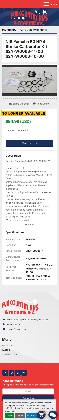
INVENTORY (8, 345)
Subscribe (28, 398)
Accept (9, 416)
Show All (29, 224)
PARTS (5, 350)
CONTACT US (8, 354)
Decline (20, 416)
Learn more (32, 416)
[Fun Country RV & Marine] (20, 306)
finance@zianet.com (16, 329)
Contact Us (29, 143)
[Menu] (46, 4)
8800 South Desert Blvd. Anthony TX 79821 (27, 319)
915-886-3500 (14, 324)
